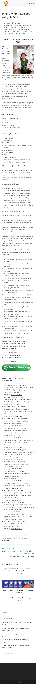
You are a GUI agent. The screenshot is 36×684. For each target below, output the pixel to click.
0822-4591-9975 (16, 529)
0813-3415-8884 (16, 435)
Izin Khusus (8, 25)
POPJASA (9, 381)
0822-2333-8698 (16, 500)
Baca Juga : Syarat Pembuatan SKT (13, 337)
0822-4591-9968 (15, 355)
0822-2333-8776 (16, 469)
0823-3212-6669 (16, 459)
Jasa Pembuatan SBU (22, 25)
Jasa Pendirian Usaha (9, 27)
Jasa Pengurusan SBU (19, 31)
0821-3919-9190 (16, 488)
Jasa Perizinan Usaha (28, 539)
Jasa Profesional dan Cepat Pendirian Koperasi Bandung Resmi (18, 570)
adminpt (7, 23)
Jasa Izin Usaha (9, 535)
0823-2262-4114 (16, 447)
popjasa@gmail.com (14, 357)
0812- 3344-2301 (16, 395)
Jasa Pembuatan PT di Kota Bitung (18, 598)
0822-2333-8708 (16, 478)
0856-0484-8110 (16, 416)
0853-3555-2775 (16, 426)
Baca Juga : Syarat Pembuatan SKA (13, 211)
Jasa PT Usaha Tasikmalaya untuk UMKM (18, 590)
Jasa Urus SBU (20, 33)
